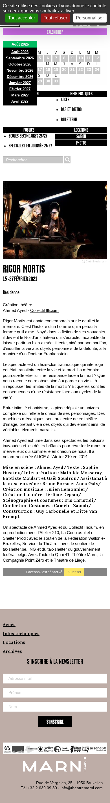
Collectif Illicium (44, 310)
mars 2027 (20, 95)
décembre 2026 (20, 77)
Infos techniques (21, 633)
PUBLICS (28, 130)
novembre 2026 (19, 70)
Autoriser (74, 572)
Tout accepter (21, 17)
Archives (12, 651)
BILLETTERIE (69, 119)
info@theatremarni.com (82, 788)
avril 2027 (19, 101)
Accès (9, 624)
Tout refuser (55, 17)
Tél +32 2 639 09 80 (39, 788)
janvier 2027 (20, 83)
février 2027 (19, 89)
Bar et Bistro (71, 109)
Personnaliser (90, 17)
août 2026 (19, 52)
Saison (81, 136)
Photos (81, 143)
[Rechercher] (67, 159)
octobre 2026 (19, 64)
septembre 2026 (20, 58)
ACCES (65, 99)
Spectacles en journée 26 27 (30, 146)
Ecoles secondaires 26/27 (28, 136)
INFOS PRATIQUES (81, 93)
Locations (81, 130)
